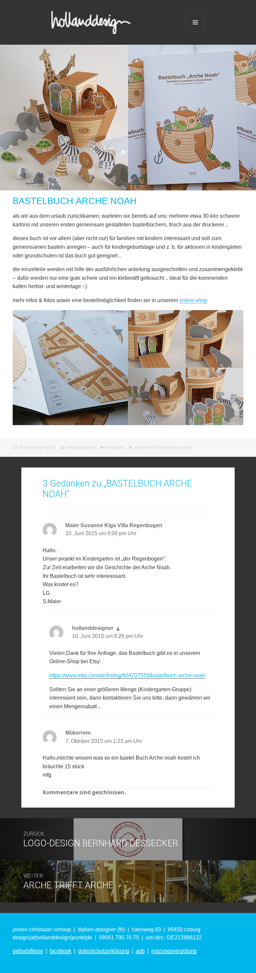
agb (140, 951)
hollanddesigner (80, 447)
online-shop (193, 300)
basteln (185, 447)
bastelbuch (167, 447)
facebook (60, 951)
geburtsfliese (28, 951)
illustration (114, 447)
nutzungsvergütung (174, 951)
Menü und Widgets (195, 22)
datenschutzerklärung (103, 951)
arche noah (144, 447)
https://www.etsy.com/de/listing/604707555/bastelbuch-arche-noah (127, 675)
